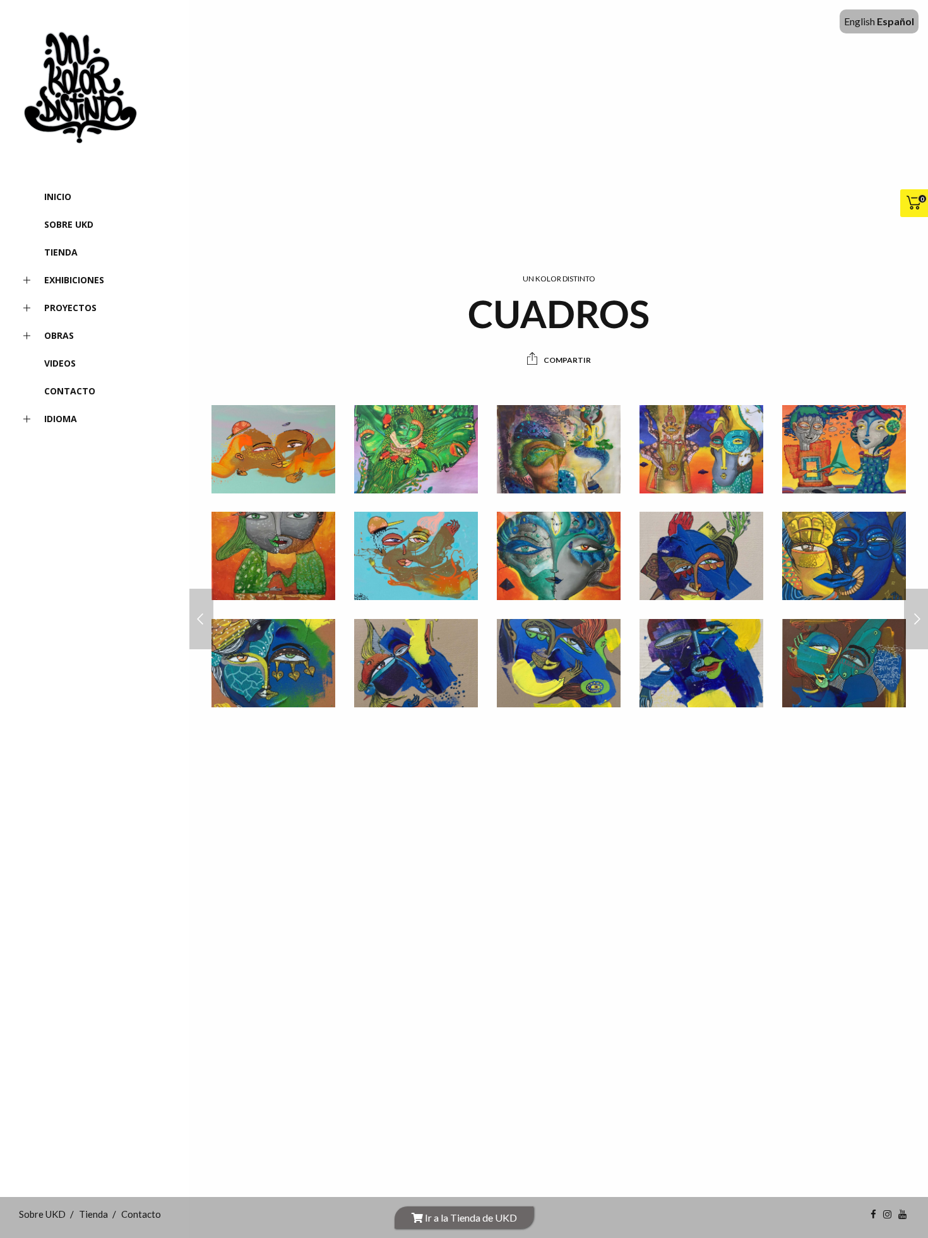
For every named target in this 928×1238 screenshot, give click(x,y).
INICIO (57, 197)
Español (895, 21)
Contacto (69, 391)
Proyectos (70, 308)
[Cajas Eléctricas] (916, 619)
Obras (59, 335)
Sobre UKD (68, 224)
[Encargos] (201, 619)
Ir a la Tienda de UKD (470, 1217)
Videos (60, 363)
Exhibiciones (74, 280)
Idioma (60, 419)
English (859, 21)
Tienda (61, 252)
